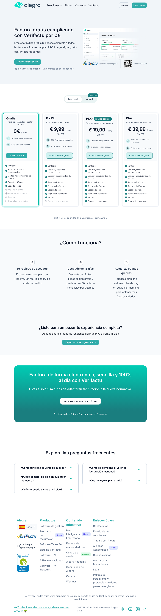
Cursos (70, 576)
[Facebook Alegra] (122, 609)
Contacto (80, 5)
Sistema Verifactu (50, 549)
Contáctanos (100, 526)
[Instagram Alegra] (137, 609)
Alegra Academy (76, 561)
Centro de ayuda (72, 554)
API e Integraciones (51, 560)
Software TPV (48, 555)
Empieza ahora (16, 155)
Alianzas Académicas (100, 547)
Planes (69, 5)
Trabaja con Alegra (104, 540)
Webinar (71, 581)
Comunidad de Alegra (75, 568)
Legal (96, 569)
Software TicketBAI (51, 544)
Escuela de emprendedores (75, 545)
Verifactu (94, 5)
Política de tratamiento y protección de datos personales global (105, 580)
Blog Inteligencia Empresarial (73, 534)
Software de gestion (52, 526)
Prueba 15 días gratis (59, 155)
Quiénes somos (102, 555)
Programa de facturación (46, 535)
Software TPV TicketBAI (48, 567)
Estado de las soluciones (101, 533)
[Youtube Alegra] (130, 609)
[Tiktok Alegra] (145, 609)
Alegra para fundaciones (100, 562)
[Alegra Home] (27, 5)
